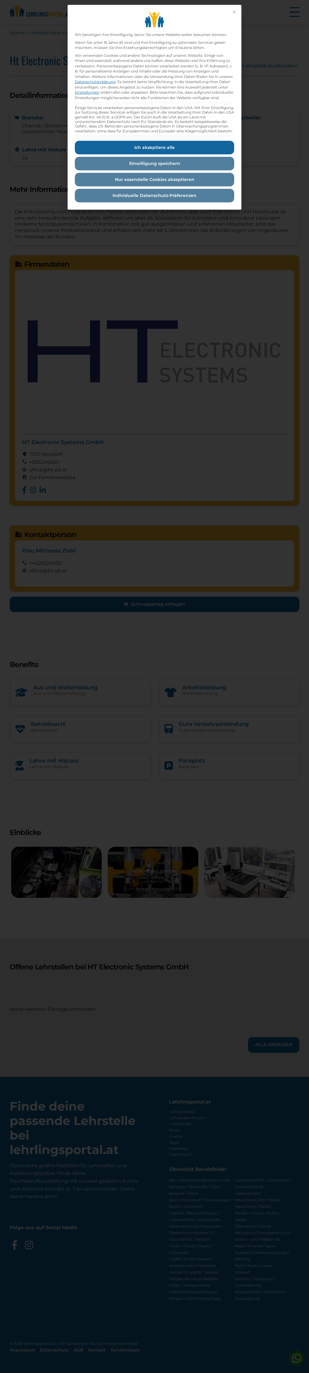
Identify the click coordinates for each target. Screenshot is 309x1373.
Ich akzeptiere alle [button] (154, 147)
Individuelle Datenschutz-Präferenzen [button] (154, 195)
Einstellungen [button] (87, 92)
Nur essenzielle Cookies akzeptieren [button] (154, 179)
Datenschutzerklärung (95, 81)
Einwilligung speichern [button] (154, 163)
